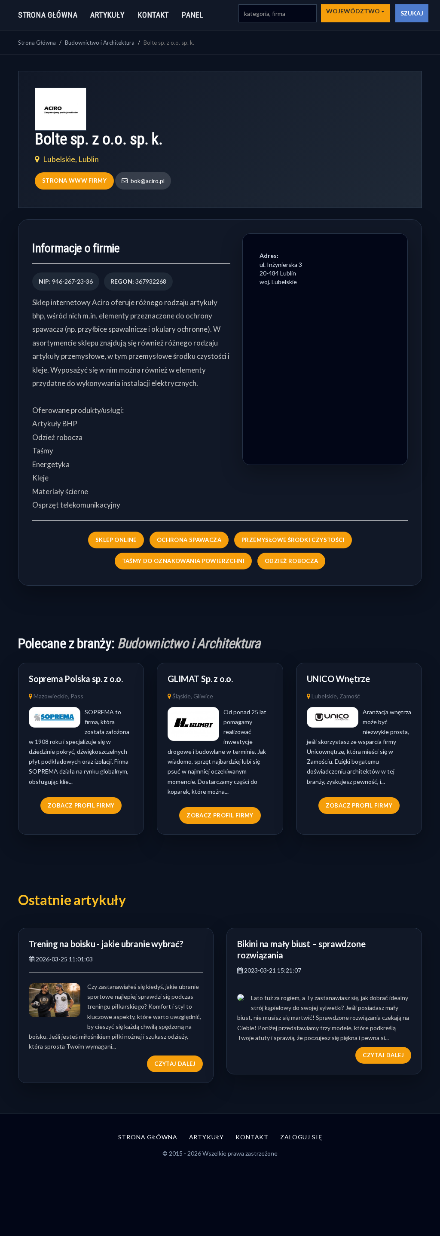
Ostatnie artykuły (72, 899)
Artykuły (107, 14)
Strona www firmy (74, 180)
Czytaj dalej (175, 1063)
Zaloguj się (301, 1137)
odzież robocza (291, 560)
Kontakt (153, 14)
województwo (353, 11)
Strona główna (47, 14)
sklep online (116, 539)
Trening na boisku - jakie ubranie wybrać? (106, 944)
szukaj (411, 13)
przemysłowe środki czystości (293, 539)
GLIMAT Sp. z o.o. (200, 678)
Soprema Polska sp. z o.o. (76, 678)
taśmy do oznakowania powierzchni (183, 560)
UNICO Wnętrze (338, 678)
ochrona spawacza (189, 539)
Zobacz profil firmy (81, 805)
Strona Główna (37, 42)
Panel (193, 14)
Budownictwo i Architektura (99, 42)
